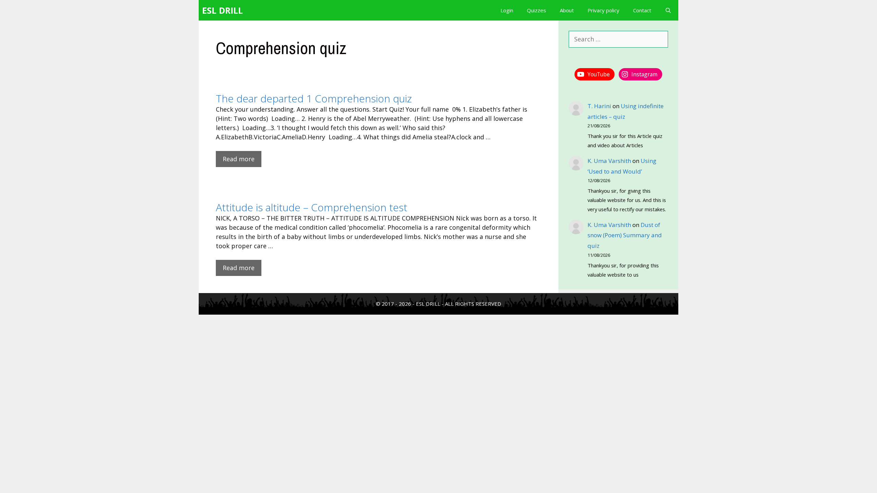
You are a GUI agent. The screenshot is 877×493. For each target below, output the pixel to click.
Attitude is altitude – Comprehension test (311, 207)
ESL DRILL (222, 10)
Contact (642, 10)
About (567, 10)
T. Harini (599, 106)
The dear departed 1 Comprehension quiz (314, 98)
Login (507, 10)
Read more (239, 159)
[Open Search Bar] (668, 10)
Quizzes (536, 10)
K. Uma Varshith (609, 161)
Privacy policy (603, 10)
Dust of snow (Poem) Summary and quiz (625, 235)
